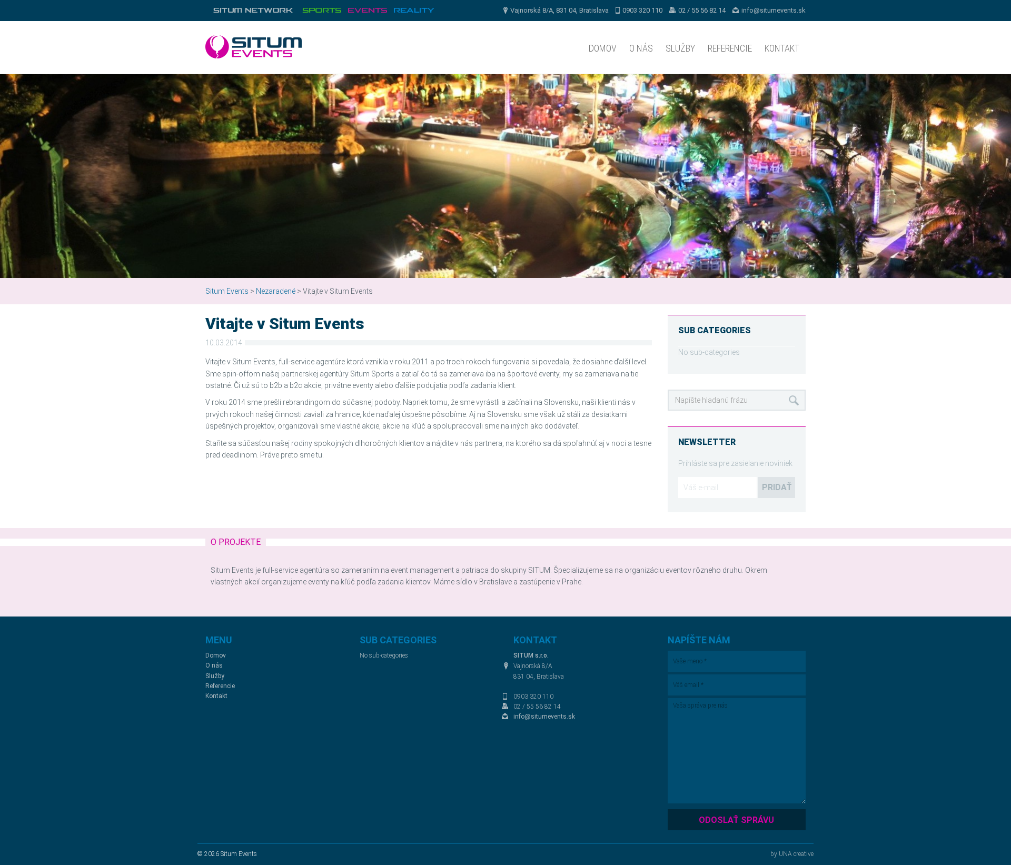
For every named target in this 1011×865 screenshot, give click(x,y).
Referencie (730, 48)
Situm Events (227, 291)
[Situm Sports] (321, 10)
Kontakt (782, 48)
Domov (603, 48)
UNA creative (796, 854)
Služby (680, 48)
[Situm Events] (367, 10)
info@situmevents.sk (773, 10)
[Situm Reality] (414, 10)
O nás (641, 48)
